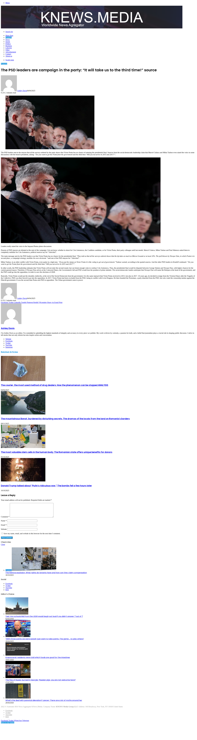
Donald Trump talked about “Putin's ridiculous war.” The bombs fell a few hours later (46, 485)
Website (4, 529)
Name (4, 521)
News (7, 40)
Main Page (9, 36)
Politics (8, 44)
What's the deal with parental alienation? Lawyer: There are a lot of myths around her (43, 700)
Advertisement (10, 52)
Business (8, 46)
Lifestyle (8, 48)
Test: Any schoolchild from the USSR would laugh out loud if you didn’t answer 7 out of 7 (44, 616)
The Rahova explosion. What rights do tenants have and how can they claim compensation (46, 572)
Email (3, 525)
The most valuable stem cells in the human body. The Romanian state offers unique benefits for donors (56, 452)
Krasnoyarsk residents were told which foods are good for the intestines (37, 657)
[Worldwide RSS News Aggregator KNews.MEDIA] (91, 28)
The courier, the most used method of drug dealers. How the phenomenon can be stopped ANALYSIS (54, 385)
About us (8, 56)
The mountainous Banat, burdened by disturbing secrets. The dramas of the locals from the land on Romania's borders (65, 418)
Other (7, 50)
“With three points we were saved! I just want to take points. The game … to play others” (44, 639)
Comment (5, 517)
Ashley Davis (22, 91)
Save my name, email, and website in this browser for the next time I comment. (32, 533)
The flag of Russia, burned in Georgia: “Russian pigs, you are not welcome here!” (40, 680)
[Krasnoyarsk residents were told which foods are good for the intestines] (18, 655)
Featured (8, 38)
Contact (8, 54)
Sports (7, 42)
